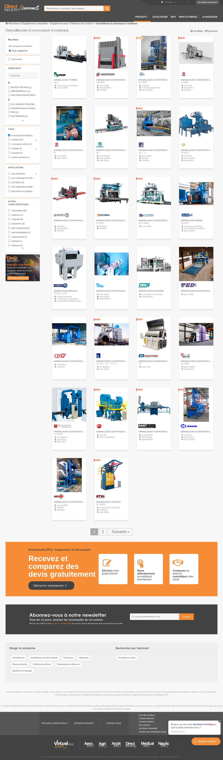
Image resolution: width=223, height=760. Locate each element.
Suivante (120, 531)
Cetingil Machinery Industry (24, 108)
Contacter (69, 41)
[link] (194, 728)
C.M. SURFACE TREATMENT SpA (24, 104)
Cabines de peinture (42, 664)
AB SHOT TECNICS (21, 87)
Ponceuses (68, 658)
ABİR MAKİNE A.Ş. (20, 91)
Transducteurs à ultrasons (68, 664)
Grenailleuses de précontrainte (44, 658)
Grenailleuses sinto (126, 658)
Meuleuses (84, 658)
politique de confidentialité (61, 623)
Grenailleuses (18, 658)
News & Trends (188, 16)
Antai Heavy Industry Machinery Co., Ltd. (24, 95)
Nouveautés (16, 59)
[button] (22, 68)
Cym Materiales (19, 116)
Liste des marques (147, 715)
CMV (14, 112)
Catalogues (160, 16)
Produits (141, 16)
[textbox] (74, 8)
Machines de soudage (22, 671)
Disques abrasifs (19, 664)
